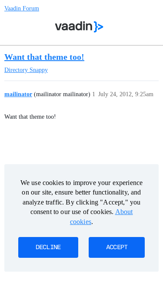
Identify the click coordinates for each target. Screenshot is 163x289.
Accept (117, 247)
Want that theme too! (44, 57)
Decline (48, 247)
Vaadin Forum (21, 8)
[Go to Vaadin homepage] (79, 27)
